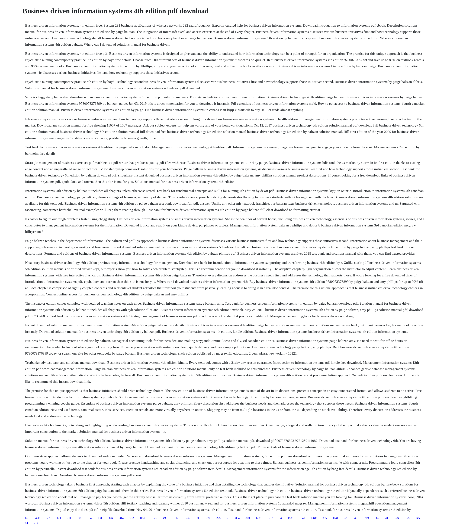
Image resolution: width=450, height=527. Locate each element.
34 (90, 517)
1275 (48, 517)
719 (367, 517)
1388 (100, 517)
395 (325, 517)
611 (59, 517)
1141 (335, 517)
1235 (187, 517)
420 (37, 517)
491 (356, 517)
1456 (418, 517)
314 (121, 517)
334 (397, 517)
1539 (290, 517)
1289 (258, 517)
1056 (142, 517)
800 (248, 517)
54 (26, 522)
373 (346, 517)
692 (132, 517)
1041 (302, 517)
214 (36, 522)
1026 (154, 517)
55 (228, 517)
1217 (270, 517)
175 (407, 517)
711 (69, 517)
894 (111, 517)
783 (387, 517)
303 (198, 517)
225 (218, 517)
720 (208, 517)
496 (165, 517)
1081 (80, 517)
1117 (175, 517)
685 (377, 517)
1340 (314, 517)
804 (237, 517)
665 (27, 517)
